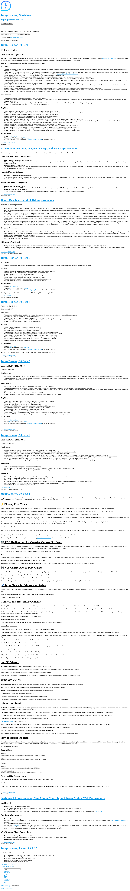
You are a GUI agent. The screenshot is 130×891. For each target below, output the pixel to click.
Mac (11, 136)
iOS (5, 877)
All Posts (6, 871)
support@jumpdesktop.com (34, 139)
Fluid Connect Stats (7, 721)
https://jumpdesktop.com (12, 20)
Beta (5, 882)
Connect (6, 880)
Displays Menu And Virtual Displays (67, 74)
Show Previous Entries (7, 866)
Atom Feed (19, 37)
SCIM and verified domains (120, 820)
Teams (6, 874)
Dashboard (16, 825)
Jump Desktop (16, 15)
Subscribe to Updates (6, 23)
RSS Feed (13, 37)
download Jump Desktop (109, 58)
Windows (15, 136)
